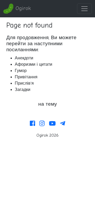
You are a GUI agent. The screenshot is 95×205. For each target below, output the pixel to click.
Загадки (22, 89)
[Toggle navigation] (84, 8)
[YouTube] (52, 123)
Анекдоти (24, 58)
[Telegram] (62, 123)
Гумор (21, 70)
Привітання (26, 77)
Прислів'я (24, 83)
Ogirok (22, 8)
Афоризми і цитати (33, 64)
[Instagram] (42, 123)
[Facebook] (32, 123)
